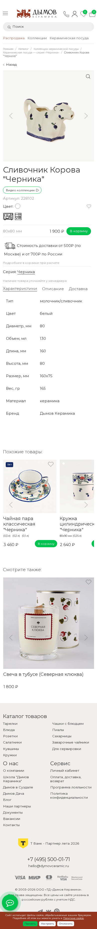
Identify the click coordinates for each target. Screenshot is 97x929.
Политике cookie (73, 918)
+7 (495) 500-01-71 (48, 859)
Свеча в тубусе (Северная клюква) (43, 674)
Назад (11, 64)
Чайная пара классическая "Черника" (19, 524)
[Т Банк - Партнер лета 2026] (48, 848)
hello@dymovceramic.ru (48, 866)
